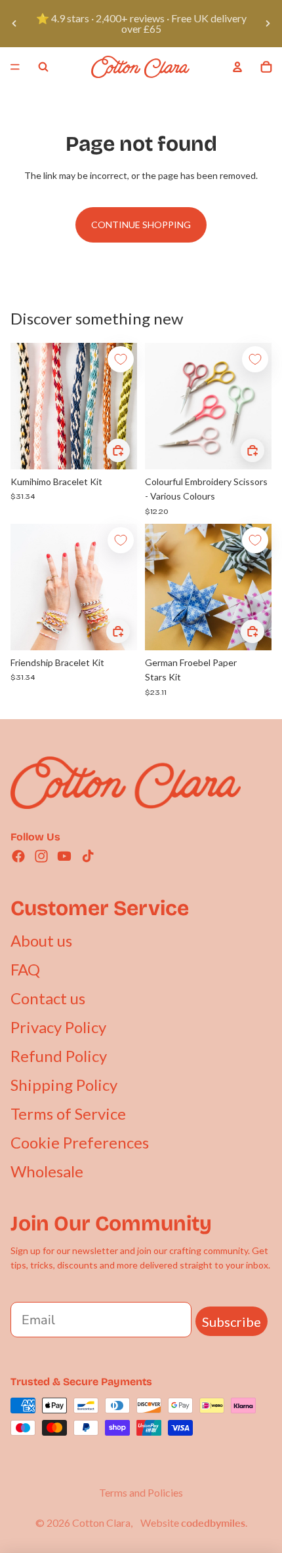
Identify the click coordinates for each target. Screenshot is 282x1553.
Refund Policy (58, 1055)
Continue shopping (141, 224)
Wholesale (46, 1171)
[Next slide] (267, 23)
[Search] (43, 66)
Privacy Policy (58, 1026)
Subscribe (231, 1321)
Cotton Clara (101, 1522)
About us (41, 940)
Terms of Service (68, 1113)
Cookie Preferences (79, 1142)
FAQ (25, 969)
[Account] (237, 66)
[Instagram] (41, 856)
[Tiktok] (88, 856)
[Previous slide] (14, 23)
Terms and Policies (141, 1492)
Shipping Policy (63, 1084)
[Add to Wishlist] (121, 359)
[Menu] (15, 67)
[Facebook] (18, 856)
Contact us (47, 998)
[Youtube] (64, 856)
